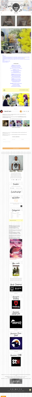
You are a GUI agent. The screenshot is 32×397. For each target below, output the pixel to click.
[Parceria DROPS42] (16, 322)
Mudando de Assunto (13, 213)
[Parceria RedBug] (16, 308)
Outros (12, 214)
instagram (16, 196)
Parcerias (12, 215)
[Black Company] (16, 288)
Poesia (18, 215)
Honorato (18, 212)
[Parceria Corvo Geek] (16, 343)
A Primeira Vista (5, 50)
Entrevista (12, 212)
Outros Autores (18, 214)
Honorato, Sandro (12, 51)
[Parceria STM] (16, 366)
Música (18, 213)
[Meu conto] (16, 270)
